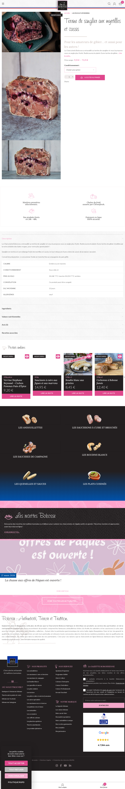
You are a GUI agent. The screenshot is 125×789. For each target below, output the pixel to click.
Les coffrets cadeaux (33, 718)
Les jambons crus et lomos (35, 707)
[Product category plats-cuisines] (94, 481)
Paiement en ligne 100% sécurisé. (94, 218)
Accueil (67, 13)
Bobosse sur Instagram (9, 702)
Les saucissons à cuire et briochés (37, 674)
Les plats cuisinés (32, 689)
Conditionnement (71, 65)
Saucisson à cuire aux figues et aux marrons (46, 380)
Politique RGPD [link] (16, 782)
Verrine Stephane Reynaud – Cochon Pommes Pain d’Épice (15, 382)
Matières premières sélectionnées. (31, 203)
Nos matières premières (63, 717)
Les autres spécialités (33, 700)
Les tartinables (31, 710)
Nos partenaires (61, 731)
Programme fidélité (62, 674)
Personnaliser (16, 776)
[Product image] (16, 364)
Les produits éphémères (81, 13)
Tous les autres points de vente (11, 695)
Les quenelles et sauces (34, 685)
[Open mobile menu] (3, 3)
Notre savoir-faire (61, 713)
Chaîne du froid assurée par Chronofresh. (94, 203)
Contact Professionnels (63, 689)
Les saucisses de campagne (35, 678)
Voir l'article (62, 591)
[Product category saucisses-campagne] (30, 453)
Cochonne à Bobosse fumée (107, 380)
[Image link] (12, 661)
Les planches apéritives (34, 721)
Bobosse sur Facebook (9, 699)
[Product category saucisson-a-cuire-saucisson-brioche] (94, 425)
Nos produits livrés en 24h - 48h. (31, 218)
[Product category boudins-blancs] (94, 452)
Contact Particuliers (62, 685)
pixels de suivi (107, 690)
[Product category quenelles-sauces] (30, 481)
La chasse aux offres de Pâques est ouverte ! (33, 580)
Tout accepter (16, 763)
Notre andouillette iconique (64, 720)
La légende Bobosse (62, 706)
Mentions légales (45, 760)
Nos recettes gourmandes (64, 724)
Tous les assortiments (33, 725)
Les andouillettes (32, 671)
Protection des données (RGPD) (63, 760)
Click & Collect (60, 678)
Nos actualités (60, 728)
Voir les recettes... (12, 532)
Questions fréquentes (62, 671)
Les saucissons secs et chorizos (36, 703)
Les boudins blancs (33, 682)
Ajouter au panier (92, 77)
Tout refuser (16, 769)
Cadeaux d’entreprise (62, 682)
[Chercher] (109, 3)
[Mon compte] (114, 3)
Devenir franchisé (61, 692)
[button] (103, 739)
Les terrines (30, 692)
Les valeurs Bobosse (62, 710)
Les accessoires (32, 714)
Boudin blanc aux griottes (75, 380)
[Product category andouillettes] (30, 425)
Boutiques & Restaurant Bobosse (12, 691)
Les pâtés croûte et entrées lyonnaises (39, 696)
